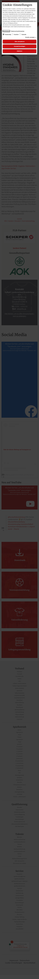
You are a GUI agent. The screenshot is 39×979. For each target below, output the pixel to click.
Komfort (16, 34)
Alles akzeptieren (19, 41)
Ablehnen (19, 51)
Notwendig (8, 34)
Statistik (23, 34)
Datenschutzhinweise (17, 31)
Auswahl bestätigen (19, 46)
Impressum (6, 31)
